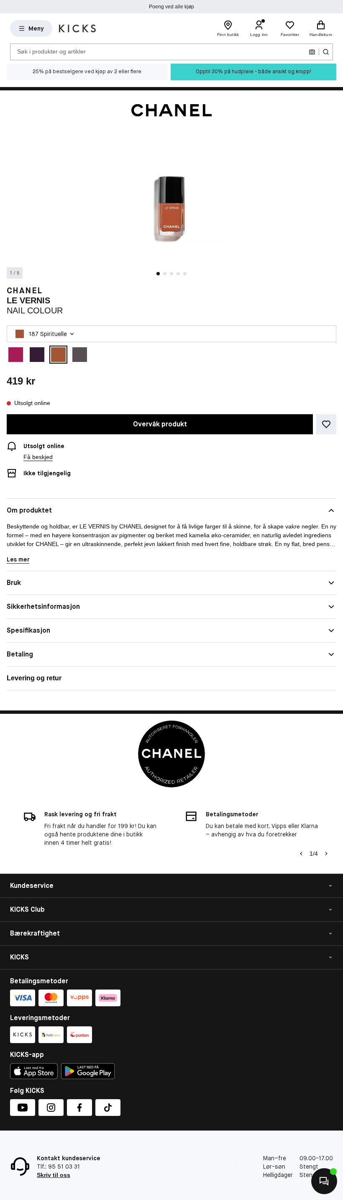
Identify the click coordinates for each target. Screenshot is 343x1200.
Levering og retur (34, 678)
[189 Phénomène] (80, 355)
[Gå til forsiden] (77, 28)
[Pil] (326, 853)
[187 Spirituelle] (58, 355)
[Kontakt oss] (324, 1181)
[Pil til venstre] (301, 853)
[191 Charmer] (16, 355)
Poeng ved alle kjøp (171, 7)
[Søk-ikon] (326, 52)
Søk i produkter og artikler (51, 51)
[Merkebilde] (171, 110)
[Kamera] (312, 52)
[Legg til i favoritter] (326, 424)
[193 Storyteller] (37, 355)
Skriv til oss (53, 1175)
